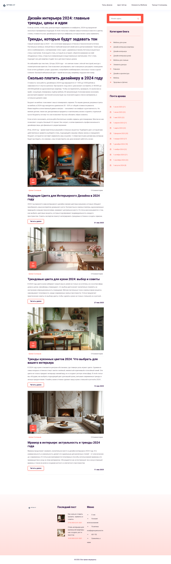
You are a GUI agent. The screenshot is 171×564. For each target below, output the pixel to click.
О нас (93, 515)
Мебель (116, 78)
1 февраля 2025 (120, 133)
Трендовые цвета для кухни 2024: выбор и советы (64, 279)
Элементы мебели (139, 5)
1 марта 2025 (119, 128)
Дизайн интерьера (120, 51)
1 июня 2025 (119, 112)
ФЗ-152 (94, 534)
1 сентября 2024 (120, 160)
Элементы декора (119, 65)
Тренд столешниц (159, 5)
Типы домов (107, 5)
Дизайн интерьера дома (122, 56)
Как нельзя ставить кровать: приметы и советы (75, 516)
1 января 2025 (120, 139)
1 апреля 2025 (120, 123)
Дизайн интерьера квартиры (123, 47)
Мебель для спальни (120, 60)
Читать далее (35, 221)
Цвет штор (121, 5)
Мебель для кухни (119, 42)
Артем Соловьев (35, 190)
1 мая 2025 (118, 117)
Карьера (116, 69)
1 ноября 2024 (120, 149)
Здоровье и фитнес (120, 82)
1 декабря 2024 (120, 144)
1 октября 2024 (120, 155)
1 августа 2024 (119, 165)
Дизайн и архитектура (121, 73)
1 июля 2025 (119, 107)
